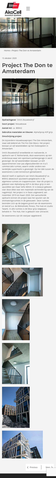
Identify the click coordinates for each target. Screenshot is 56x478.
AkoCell (5, 176)
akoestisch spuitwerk (18, 178)
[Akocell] (12, 9)
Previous (34, 467)
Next (48, 467)
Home (7, 51)
